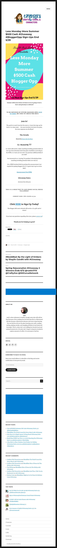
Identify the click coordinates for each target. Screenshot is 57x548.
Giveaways (20, 244)
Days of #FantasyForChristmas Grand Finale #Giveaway (24, 495)
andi (9, 244)
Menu (48, 8)
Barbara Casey (11, 475)
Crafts (7, 532)
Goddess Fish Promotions (14, 459)
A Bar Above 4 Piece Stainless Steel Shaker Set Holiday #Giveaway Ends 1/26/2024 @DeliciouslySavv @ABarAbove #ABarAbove (23, 444)
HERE (18, 204)
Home (7, 519)
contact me (39, 216)
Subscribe (11, 370)
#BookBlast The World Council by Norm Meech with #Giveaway (24, 432)
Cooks (7, 529)
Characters (9, 522)
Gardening (9, 536)
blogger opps (27, 244)
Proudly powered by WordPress (14, 543)
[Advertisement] (31, 292)
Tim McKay (10, 467)
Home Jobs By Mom (27, 139)
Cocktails (8, 525)
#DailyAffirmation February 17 (17, 504)
